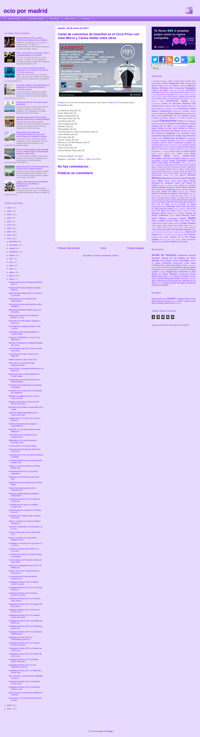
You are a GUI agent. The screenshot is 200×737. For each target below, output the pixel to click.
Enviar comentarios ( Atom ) (107, 255)
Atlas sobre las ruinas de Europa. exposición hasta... (22, 364)
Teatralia (183, 218)
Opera (186, 181)
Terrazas (175, 234)
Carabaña (176, 260)
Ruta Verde (181, 206)
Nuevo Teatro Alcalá (174, 181)
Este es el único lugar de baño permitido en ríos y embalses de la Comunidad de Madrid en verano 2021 (32, 152)
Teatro (192, 218)
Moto (189, 158)
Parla (160, 276)
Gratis (179, 135)
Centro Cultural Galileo (160, 96)
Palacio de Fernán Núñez (169, 185)
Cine (193, 103)
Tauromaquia (173, 218)
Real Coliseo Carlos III (187, 200)
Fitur (154, 133)
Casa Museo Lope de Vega (179, 92)
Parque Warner (182, 189)
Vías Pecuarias (166, 239)
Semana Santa (159, 213)
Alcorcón (192, 255)
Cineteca (155, 106)
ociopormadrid (182, 242)
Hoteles (155, 138)
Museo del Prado (181, 173)
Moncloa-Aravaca (164, 301)
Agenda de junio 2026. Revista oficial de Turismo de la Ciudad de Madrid (32, 168)
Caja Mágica (163, 90)
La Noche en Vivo (182, 149)
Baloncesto (168, 86)
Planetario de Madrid (168, 194)
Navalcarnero (184, 274)
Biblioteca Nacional (180, 86)
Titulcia (159, 283)
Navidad (192, 178)
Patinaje (181, 191)
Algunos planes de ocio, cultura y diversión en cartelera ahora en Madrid (31, 39)
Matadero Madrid (162, 156)
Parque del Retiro (169, 192)
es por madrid (14, 18)
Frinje (178, 133)
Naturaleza (166, 178)
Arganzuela (156, 299)
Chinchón (167, 263)
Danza (171, 113)
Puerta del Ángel (158, 198)
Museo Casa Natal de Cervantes (166, 163)
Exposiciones (168, 120)
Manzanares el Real (187, 272)
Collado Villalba (190, 263)
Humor (160, 138)
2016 (9, 705)
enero (11, 279)
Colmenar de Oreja (173, 265)
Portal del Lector (177, 196)
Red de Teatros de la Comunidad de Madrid (176, 204)
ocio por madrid (25, 11)
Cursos (193, 111)
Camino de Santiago (177, 90)
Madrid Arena (171, 153)
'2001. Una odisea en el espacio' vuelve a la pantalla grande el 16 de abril (32, 54)
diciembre (13, 242)
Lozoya (163, 272)
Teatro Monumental (159, 229)
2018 (9, 235)
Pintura (193, 191)
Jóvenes (159, 147)
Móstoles (174, 274)
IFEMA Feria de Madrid (174, 138)
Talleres (163, 218)
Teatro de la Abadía (184, 230)
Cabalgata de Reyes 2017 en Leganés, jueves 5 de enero (24, 616)
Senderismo (164, 215)
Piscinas (155, 194)
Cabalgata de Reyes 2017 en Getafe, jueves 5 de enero (23, 660)
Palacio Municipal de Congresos (174, 182)
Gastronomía (169, 135)
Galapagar (186, 267)
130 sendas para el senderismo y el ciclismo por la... (23, 436)
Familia (180, 121)
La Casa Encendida (175, 147)
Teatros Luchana (179, 232)
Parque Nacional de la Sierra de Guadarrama (174, 188)
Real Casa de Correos (168, 200)
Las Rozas (191, 269)
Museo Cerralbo (164, 165)
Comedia (175, 108)
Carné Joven (164, 92)
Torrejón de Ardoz (169, 283)
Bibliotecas (165, 88)
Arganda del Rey (170, 258)
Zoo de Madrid (171, 242)
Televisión (168, 234)
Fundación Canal (188, 133)
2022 (9, 222)
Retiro (164, 206)
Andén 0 (171, 81)
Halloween (191, 136)
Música (81, 159)
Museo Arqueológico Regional (183, 161)
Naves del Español (180, 178)
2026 (9, 208)
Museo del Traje (172, 175)
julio (11, 259)
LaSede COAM (174, 151)
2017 (9, 239)
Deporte (179, 113)
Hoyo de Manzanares (169, 269)
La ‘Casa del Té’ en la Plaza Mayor (23, 446)
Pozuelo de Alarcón (181, 276)
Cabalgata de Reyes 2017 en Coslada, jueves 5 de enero (24, 644)
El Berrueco (167, 267)
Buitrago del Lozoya (162, 260)
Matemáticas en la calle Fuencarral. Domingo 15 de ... (23, 441)
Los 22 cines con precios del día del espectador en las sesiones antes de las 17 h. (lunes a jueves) (32, 70)
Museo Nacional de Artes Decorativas (166, 167)
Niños (161, 181)
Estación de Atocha (177, 118)
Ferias (171, 123)
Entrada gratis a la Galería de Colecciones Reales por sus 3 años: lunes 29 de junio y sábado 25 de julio (31, 134)
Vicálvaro (178, 303)
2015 (9, 709)
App (177, 81)
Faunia (154, 124)
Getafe (193, 267)
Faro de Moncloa (190, 121)
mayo (11, 266)
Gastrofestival (157, 136)
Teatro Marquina (190, 227)
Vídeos (184, 239)
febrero (12, 276)
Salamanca (188, 301)
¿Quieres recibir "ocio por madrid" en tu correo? (170, 325)
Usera (172, 303)
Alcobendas (183, 255)
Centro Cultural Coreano (187, 94)
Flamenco (160, 133)
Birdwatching (180, 88)
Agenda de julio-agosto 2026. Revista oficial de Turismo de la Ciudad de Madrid (33, 118)
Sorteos (173, 215)
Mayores (178, 156)
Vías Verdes (176, 239)
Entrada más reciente (69, 248)
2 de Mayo (156, 81)
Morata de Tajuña (160, 274)
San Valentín (171, 211)
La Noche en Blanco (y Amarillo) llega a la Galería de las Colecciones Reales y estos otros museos (33, 87)
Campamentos (190, 90)
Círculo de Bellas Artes (160, 113)
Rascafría (161, 278)
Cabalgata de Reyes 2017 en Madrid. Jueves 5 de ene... (24, 583)
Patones (166, 276)
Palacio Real (180, 183)
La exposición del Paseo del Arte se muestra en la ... (23, 577)
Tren (186, 235)
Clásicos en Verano (164, 108)
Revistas (171, 206)
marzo (11, 272)
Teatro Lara (162, 227)
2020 (9, 228)
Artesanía (188, 83)
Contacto (86, 18)
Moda (184, 158)
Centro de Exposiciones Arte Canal (175, 98)
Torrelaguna (182, 283)
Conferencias (166, 111)
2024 (9, 215)
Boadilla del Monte (187, 258)
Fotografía (170, 133)
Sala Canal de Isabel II (164, 209)
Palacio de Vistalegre (188, 185)
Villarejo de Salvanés (160, 285)
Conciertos (72, 159)
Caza (177, 94)
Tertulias (181, 234)
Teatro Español (189, 223)
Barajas (164, 299)
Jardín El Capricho (189, 145)
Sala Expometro (180, 209)
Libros (193, 151)
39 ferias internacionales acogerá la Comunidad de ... (23, 425)
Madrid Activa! (158, 153)
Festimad (175, 126)
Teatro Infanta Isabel (181, 225)
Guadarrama (156, 269)
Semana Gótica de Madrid (186, 211)
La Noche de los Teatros (166, 149)
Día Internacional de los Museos (174, 116)
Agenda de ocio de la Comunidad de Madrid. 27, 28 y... (23, 316)
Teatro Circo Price (115, 102)
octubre (12, 248)
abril (11, 269)
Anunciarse (70, 18)
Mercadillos (157, 158)
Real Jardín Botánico (159, 202)
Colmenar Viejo (158, 265)
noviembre (13, 245)
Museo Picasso (173, 169)
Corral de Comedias (181, 111)
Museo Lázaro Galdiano (187, 165)
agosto (12, 255)
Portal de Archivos (164, 196)
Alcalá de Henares (165, 254)
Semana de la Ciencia (176, 213)
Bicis (172, 88)
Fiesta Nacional (166, 131)
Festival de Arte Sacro (168, 128)
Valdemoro (191, 283)
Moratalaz (175, 301)
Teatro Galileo (167, 225)
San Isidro (161, 211)
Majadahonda (172, 272)
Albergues (164, 81)
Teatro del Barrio (167, 232)
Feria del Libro (162, 124)
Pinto (171, 276)
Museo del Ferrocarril (165, 173)
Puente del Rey (190, 196)
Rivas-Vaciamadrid (173, 278)
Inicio (103, 248)
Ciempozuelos (178, 263)
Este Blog (54, 18)
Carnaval (156, 92)
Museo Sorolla (185, 169)
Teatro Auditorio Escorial (163, 221)
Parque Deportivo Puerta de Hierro (167, 187)
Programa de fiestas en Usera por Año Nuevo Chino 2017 (24, 403)
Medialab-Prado (189, 156)
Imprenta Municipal (168, 140)
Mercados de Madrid (172, 158)
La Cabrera (182, 269)
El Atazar (159, 267)
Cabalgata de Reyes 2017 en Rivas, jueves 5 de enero (23, 594)
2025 (9, 211)
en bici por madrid (35, 18)
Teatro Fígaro (157, 225)
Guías (184, 136)
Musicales (192, 175)
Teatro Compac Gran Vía (172, 223)
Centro (171, 298)
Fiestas (177, 130)
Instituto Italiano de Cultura (172, 145)
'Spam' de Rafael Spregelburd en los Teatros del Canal (23, 414)
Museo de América (173, 171)
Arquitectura (175, 83)
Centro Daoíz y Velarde (176, 96)
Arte (183, 83)
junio (11, 262)
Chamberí (180, 299)
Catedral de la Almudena (166, 94)
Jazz (154, 147)
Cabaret (155, 90)
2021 (9, 225)
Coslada (184, 265)
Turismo (192, 234)
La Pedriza (165, 151)
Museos (184, 175)
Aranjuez (156, 258)
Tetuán (167, 303)
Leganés (156, 272)
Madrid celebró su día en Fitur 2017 (23, 360)
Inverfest (62, 102)
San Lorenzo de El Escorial (165, 280)
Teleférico (161, 234)
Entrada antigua (135, 248)
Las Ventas (185, 151)
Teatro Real (170, 230)
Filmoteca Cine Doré (188, 131)
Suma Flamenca (183, 215)
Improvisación (181, 140)
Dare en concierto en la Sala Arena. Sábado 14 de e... (23, 539)
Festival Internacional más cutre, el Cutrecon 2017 (22, 489)
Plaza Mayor (183, 194)
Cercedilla (185, 260)
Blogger (110, 731)
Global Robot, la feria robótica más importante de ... (22, 300)
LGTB (165, 147)
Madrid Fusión (184, 153)
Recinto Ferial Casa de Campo (180, 202)
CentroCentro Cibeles (178, 101)
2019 (9, 232)
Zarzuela (162, 242)
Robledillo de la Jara (188, 278)
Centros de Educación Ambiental (176, 103)
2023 (9, 218)
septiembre (13, 252)
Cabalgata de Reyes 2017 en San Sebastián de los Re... (22, 666)
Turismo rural (158, 237)
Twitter (167, 237)
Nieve (155, 181)
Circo (162, 106)
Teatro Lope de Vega (175, 227)
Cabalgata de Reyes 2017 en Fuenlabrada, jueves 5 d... (20, 638)
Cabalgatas (190, 88)
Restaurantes (157, 206)
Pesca (188, 191)
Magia (193, 153)
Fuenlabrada (177, 267)
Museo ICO (174, 165)
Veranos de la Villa (180, 237)
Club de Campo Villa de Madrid (176, 106)
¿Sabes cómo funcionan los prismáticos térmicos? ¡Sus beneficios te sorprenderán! (32, 184)
